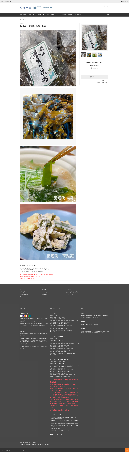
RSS (65, 289)
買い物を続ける (104, 283)
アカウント (124, 1)
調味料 (64, 14)
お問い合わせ (77, 14)
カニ (44, 14)
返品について (105, 80)
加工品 (59, 14)
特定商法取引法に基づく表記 (71, 292)
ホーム (21, 19)
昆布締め (53, 14)
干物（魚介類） (24, 14)
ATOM (68, 289)
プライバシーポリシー (69, 294)
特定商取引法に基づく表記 (102, 82)
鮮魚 (48, 14)
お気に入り (95, 68)
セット (39, 14)
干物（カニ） (32, 14)
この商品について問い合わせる (92, 283)
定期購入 (70, 14)
